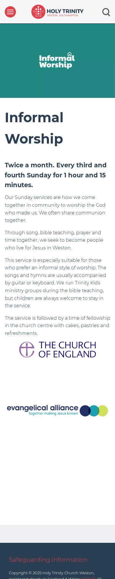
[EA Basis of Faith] (58, 410)
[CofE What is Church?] (57, 349)
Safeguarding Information (48, 559)
